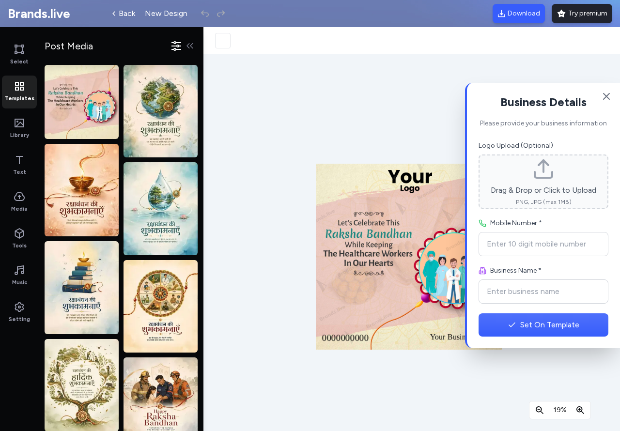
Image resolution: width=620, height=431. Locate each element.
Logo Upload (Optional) (516, 145)
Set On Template (549, 324)
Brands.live (39, 13)
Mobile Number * (516, 223)
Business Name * (516, 270)
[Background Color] (222, 40)
